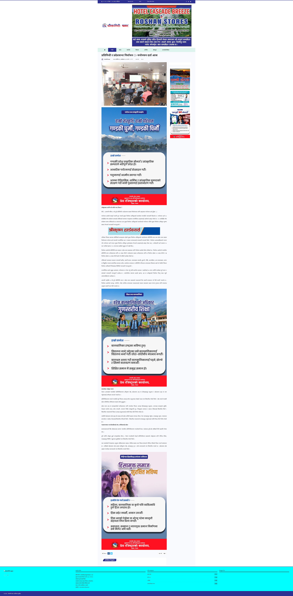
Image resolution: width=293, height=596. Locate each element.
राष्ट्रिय (112, 50)
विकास (137, 50)
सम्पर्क (140, 1)
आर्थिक (146, 50)
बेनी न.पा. (149, 577)
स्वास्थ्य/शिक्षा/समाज (151, 583)
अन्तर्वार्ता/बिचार (165, 50)
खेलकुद (155, 50)
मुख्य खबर (149, 574)
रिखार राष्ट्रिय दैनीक (150, 1)
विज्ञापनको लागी (130, 1)
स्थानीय (128, 50)
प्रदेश (120, 50)
